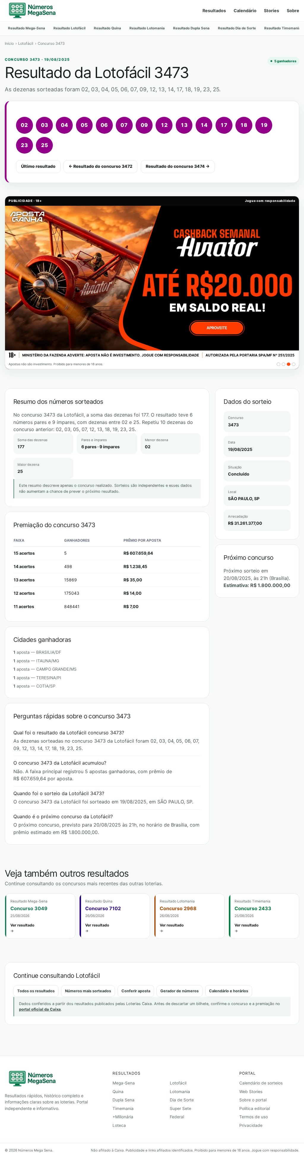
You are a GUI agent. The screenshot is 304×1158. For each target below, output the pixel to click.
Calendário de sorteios (261, 1083)
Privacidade (250, 1125)
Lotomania (180, 1091)
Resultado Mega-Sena (26, 28)
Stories (271, 10)
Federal (177, 1116)
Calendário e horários (228, 991)
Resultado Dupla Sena (191, 28)
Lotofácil (25, 43)
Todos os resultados (36, 991)
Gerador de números (179, 991)
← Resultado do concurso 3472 (100, 166)
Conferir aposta (135, 991)
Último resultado (38, 166)
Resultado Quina (107, 28)
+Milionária (123, 1116)
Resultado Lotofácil (69, 28)
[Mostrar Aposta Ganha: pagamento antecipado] (293, 364)
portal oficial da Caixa (40, 1009)
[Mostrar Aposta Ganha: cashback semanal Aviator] (288, 364)
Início (9, 43)
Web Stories (250, 1091)
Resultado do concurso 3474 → (178, 166)
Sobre (293, 10)
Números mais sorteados (88, 991)
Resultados (214, 10)
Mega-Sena (124, 1083)
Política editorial (254, 1108)
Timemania (123, 1108)
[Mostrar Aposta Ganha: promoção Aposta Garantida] (278, 364)
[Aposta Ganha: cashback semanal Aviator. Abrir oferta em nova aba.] (152, 282)
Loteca (119, 1125)
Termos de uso (253, 1116)
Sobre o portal (253, 1100)
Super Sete (180, 1108)
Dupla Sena (123, 1100)
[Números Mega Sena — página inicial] (32, 10)
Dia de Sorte (182, 1100)
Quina (118, 1091)
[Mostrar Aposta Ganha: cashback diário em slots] (283, 364)
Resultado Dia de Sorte (237, 28)
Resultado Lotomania (147, 28)
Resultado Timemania (282, 28)
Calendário (245, 10)
